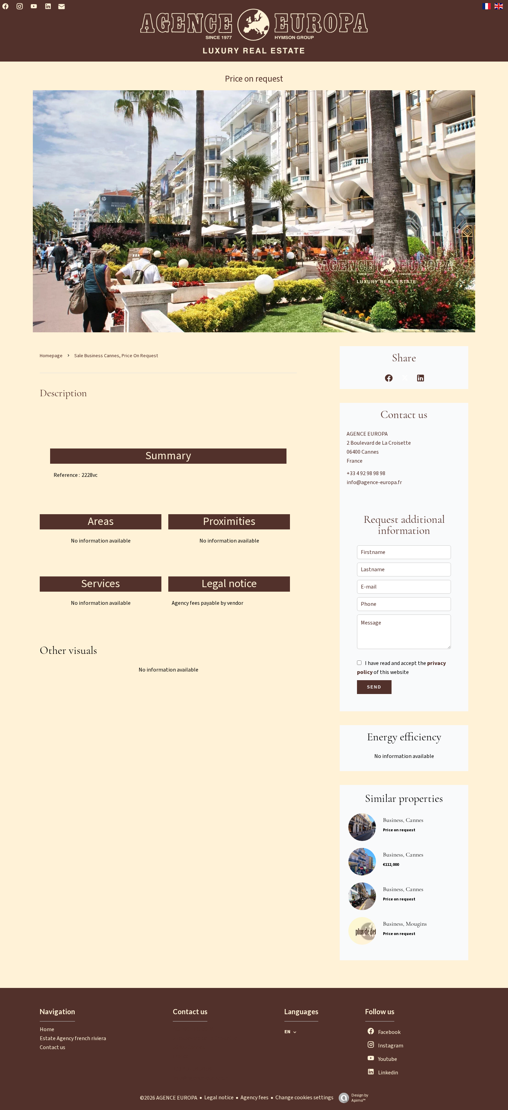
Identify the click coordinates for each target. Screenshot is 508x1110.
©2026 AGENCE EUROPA (168, 1098)
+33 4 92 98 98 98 (366, 473)
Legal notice (219, 1097)
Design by (359, 1097)
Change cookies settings (304, 1097)
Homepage (51, 355)
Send (374, 687)
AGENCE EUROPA (367, 434)
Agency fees (255, 1097)
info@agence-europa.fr (374, 482)
